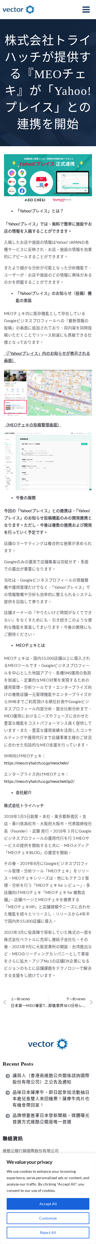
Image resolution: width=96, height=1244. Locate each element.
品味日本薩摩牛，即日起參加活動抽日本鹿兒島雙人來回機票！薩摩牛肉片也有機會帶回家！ (51, 1098)
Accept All (48, 1203)
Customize (48, 1218)
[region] (48, 1198)
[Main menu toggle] (86, 9)
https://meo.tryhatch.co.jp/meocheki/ (36, 763)
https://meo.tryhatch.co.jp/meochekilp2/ (39, 781)
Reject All (48, 1232)
